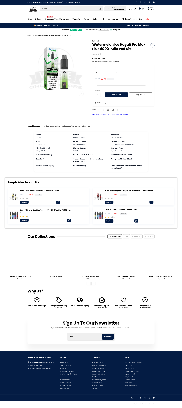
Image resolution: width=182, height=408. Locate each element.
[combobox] (71, 8)
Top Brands (149, 236)
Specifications (34, 126)
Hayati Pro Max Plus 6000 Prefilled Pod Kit (121, 209)
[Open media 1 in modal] (56, 68)
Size (96, 68)
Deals (126, 236)
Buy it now (140, 95)
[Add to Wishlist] (152, 45)
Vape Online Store (140, 404)
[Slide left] (89, 284)
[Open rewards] (143, 8)
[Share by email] (113, 110)
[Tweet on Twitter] (103, 110)
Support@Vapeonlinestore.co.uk (40, 368)
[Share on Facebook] (99, 110)
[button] (39, 19)
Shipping (103, 61)
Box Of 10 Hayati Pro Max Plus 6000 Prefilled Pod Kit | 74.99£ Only (45, 210)
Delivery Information (71, 126)
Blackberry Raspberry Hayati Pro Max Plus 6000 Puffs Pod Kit (129, 190)
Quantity (97, 90)
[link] (73, 2)
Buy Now (24, 202)
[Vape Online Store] (33, 9)
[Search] (100, 9)
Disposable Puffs (114, 236)
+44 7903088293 (36, 365)
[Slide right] (93, 284)
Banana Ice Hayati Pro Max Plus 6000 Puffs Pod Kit (40, 190)
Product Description (51, 126)
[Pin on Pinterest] (108, 110)
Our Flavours (136, 236)
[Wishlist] (134, 9)
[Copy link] (117, 110)
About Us (86, 126)
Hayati (95, 41)
